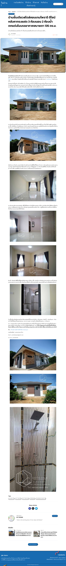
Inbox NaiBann (62, 557)
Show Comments (33, 544)
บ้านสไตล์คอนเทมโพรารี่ (40, 498)
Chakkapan (49, 79)
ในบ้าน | (4, 4)
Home (9, 11)
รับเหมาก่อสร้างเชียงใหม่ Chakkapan (19, 329)
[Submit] (62, 4)
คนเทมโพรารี (11, 498)
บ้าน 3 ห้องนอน (25, 498)
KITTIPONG (13, 33)
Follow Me (55, 515)
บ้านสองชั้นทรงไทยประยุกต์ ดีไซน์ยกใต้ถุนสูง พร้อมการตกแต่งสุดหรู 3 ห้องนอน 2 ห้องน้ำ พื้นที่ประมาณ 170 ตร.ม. (49, 534)
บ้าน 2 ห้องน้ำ (18, 498)
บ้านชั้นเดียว (32, 498)
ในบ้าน (10, 79)
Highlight (14, 11)
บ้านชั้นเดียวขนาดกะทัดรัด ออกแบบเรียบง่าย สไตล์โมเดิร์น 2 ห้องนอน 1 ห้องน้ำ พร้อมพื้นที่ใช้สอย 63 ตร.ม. (24, 533)
